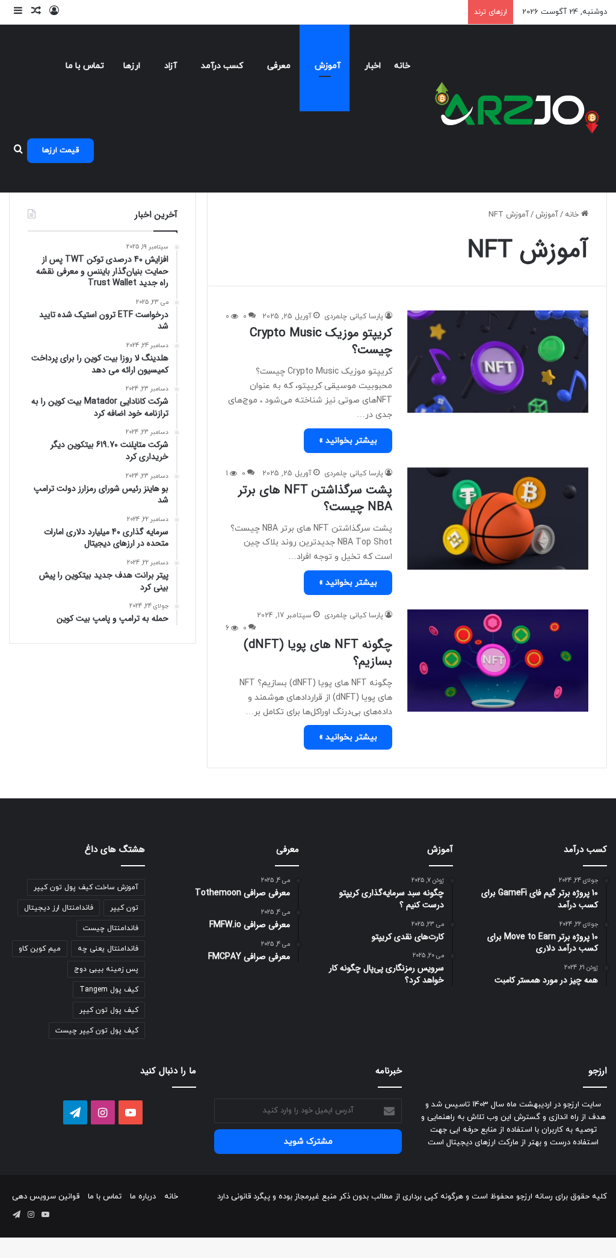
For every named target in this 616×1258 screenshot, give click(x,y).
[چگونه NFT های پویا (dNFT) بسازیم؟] (497, 660)
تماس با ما (85, 66)
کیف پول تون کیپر (108, 1010)
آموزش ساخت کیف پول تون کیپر (86, 887)
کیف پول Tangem (108, 989)
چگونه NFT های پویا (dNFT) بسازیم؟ (318, 653)
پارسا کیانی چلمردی (353, 316)
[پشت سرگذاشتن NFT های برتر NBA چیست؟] (497, 518)
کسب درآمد (222, 66)
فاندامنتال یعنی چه (108, 949)
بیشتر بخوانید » (348, 440)
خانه (402, 66)
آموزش (327, 66)
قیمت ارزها (60, 150)
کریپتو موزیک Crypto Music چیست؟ (321, 341)
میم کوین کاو (40, 949)
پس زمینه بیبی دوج (106, 969)
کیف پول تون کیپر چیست (96, 1030)
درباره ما (143, 1196)
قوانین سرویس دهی (45, 1196)
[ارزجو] (517, 108)
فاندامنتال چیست (110, 928)
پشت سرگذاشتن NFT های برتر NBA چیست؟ (315, 498)
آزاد (170, 66)
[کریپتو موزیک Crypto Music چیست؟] (497, 361)
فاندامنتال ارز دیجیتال (58, 908)
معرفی (279, 66)
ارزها (131, 66)
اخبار (373, 66)
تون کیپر (124, 908)
